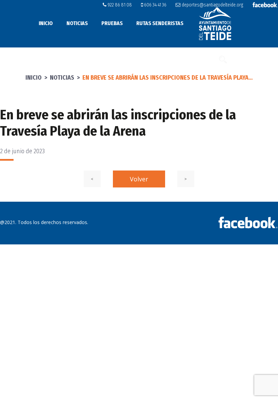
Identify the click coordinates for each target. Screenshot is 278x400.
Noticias (77, 23)
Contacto (202, 59)
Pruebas (112, 23)
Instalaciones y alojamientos (86, 59)
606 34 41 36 (154, 5)
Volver (139, 179)
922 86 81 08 (119, 5)
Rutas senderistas (159, 23)
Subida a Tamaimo (159, 59)
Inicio (46, 23)
